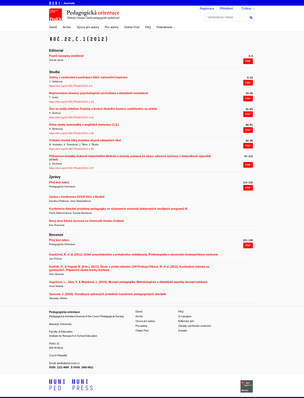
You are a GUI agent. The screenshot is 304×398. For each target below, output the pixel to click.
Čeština (246, 8)
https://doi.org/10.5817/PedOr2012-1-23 (71, 101)
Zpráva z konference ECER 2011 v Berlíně (76, 196)
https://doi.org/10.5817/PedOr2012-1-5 (70, 85)
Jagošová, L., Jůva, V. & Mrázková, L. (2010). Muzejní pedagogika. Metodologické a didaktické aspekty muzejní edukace (128, 281)
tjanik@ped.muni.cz (68, 363)
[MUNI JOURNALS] (62, 2)
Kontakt (182, 330)
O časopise (184, 316)
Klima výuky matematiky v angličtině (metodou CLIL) (84, 124)
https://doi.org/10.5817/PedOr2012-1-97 (71, 168)
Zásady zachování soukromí (194, 325)
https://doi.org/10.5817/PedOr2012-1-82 (71, 148)
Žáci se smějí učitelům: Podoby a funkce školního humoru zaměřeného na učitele (103, 108)
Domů (53, 27)
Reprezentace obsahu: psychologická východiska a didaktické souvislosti (98, 93)
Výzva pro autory (88, 27)
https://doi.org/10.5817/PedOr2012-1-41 (71, 117)
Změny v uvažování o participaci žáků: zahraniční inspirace (88, 77)
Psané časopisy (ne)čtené (66, 55)
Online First (132, 27)
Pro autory (112, 27)
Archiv (67, 27)
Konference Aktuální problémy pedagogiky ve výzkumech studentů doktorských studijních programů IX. (118, 208)
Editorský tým (186, 321)
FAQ (148, 27)
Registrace (207, 8)
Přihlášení (226, 8)
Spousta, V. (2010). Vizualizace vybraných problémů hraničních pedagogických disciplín (107, 294)
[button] (166, 27)
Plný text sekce (59, 182)
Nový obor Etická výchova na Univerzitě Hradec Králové (86, 220)
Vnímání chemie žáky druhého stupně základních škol (85, 140)
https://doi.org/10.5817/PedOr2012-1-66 (71, 133)
